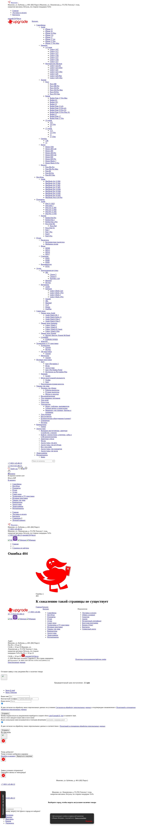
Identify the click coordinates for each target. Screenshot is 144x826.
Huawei (43, 165)
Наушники (45, 285)
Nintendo (44, 374)
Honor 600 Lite (50, 155)
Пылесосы (45, 240)
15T (51, 122)
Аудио (38, 268)
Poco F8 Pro (54, 92)
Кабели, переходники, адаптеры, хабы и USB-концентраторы (56, 436)
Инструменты (46, 416)
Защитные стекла (47, 439)
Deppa (47, 307)
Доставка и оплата (19, 13)
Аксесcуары (41, 429)
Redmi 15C (54, 102)
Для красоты (46, 404)
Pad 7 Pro (48, 232)
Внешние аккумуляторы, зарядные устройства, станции (54, 432)
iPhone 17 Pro (50, 41)
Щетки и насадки (52, 394)
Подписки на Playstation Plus (56, 372)
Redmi (47, 96)
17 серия (48, 128)
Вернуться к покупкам (24, 756)
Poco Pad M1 (50, 224)
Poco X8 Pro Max (56, 90)
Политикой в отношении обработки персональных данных (82, 726)
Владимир (9, 815)
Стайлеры (44, 256)
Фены (43, 246)
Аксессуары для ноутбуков (51, 445)
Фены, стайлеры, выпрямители (57, 406)
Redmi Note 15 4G (56, 106)
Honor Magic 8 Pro (52, 163)
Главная (15, 11)
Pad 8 (47, 234)
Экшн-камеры (41, 453)
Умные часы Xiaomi (48, 333)
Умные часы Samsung (49, 323)
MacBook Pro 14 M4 (53, 189)
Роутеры (44, 422)
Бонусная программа (90, 623)
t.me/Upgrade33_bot (56, 716)
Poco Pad (53, 226)
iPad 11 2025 (50, 203)
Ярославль (9, 819)
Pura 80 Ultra (50, 175)
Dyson (38, 238)
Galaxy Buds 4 (55, 295)
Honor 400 (49, 151)
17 (51, 135)
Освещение (45, 420)
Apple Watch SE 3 (52, 315)
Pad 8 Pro (48, 236)
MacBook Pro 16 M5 (53, 195)
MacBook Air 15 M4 (52, 183)
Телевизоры (45, 345)
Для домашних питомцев (50, 398)
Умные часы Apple (48, 313)
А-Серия (48, 47)
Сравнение (16, 518)
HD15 (47, 250)
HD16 (47, 252)
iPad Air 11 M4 (50, 208)
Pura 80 (48, 171)
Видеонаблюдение (48, 396)
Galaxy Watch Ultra (52, 331)
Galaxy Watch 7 (51, 325)
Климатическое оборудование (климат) (56, 418)
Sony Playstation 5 (52, 364)
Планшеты (40, 199)
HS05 (47, 258)
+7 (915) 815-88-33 (15, 466)
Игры (47, 366)
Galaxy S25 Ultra (56, 72)
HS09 (47, 262)
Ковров (8, 821)
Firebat (43, 427)
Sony (43, 362)
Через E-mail (10, 690)
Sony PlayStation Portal (53, 370)
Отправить (5, 713)
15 (51, 126)
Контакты (16, 15)
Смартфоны (40, 25)
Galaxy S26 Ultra (56, 78)
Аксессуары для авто (49, 443)
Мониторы (45, 356)
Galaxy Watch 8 (51, 327)
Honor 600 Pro (50, 159)
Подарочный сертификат (91, 621)
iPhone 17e (49, 35)
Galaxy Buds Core (56, 291)
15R (46, 141)
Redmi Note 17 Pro (57, 118)
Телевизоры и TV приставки (47, 343)
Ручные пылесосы (52, 392)
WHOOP (44, 341)
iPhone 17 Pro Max (52, 43)
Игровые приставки (44, 360)
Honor (43, 145)
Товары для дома (42, 386)
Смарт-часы (40, 311)
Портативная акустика (49, 270)
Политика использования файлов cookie (90, 659)
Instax (43, 457)
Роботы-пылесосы (52, 390)
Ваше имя (4, 696)
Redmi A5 (53, 100)
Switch (47, 376)
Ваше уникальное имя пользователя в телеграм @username (23, 720)
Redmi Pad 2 (50, 220)
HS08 (47, 260)
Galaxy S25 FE (55, 66)
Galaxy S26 (54, 74)
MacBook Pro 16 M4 (53, 191)
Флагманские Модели (53, 64)
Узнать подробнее (80, 818)
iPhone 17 (49, 37)
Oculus (47, 380)
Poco (47, 82)
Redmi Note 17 (55, 116)
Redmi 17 (53, 114)
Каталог (35, 21)
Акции (84, 619)
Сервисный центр (89, 629)
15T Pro (53, 124)
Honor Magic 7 (50, 161)
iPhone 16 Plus (50, 33)
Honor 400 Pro (50, 153)
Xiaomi (43, 80)
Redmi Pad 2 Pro (51, 222)
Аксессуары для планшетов (51, 449)
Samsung (44, 45)
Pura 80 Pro (49, 173)
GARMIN (44, 337)
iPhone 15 (49, 29)
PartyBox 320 (55, 279)
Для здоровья (46, 414)
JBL (46, 272)
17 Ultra (53, 137)
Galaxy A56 (54, 59)
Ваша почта (5, 701)
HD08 (47, 248)
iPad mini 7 (49, 205)
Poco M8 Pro (54, 86)
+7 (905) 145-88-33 (15, 463)
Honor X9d (49, 147)
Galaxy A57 (54, 62)
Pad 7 (47, 230)
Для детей (44, 400)
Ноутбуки (40, 177)
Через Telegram (11, 692)
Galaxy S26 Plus (56, 76)
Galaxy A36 (54, 55)
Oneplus (44, 139)
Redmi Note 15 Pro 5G (58, 110)
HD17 (47, 254)
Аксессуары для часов (49, 451)
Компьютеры (41, 425)
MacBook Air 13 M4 (52, 181)
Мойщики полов (51, 244)
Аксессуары (50, 368)
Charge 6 (53, 276)
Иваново (14, 3)
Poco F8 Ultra (55, 94)
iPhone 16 (49, 31)
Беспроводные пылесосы (55, 242)
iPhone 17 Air (50, 39)
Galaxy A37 (54, 57)
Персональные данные (16, 662)
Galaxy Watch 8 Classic (53, 329)
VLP (47, 305)
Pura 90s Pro (49, 167)
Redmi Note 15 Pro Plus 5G (60, 112)
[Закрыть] (4, 677)
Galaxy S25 (54, 70)
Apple (43, 27)
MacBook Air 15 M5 (52, 187)
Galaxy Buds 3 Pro (56, 293)
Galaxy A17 (54, 51)
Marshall (48, 281)
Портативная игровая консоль (52, 384)
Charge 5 (53, 274)
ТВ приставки (46, 352)
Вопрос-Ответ (87, 625)
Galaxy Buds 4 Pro (56, 297)
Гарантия (85, 617)
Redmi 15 (53, 104)
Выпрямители (46, 264)
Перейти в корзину (8, 756)
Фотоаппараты (42, 455)
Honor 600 (49, 157)
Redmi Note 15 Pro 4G (58, 108)
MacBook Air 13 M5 (52, 185)
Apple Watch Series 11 (53, 317)
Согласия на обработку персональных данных (73, 707)
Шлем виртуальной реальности (53, 378)
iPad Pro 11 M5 (50, 212)
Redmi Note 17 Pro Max (58, 98)
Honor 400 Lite (50, 149)
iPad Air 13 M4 (50, 210)
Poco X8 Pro (54, 88)
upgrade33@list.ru (14, 18)
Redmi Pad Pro (50, 218)
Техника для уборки (48, 388)
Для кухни (45, 402)
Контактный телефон (9, 699)
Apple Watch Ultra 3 (52, 321)
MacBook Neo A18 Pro (53, 197)
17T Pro (53, 132)
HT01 (47, 266)
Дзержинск (9, 823)
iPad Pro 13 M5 (51, 214)
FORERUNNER (51, 339)
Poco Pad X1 (50, 228)
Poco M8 (53, 84)
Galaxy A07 (54, 49)
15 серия (48, 120)
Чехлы (43, 441)
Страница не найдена (20, 548)
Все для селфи (46, 447)
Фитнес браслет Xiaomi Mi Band (57, 335)
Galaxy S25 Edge (56, 68)
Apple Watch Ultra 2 (52, 319)
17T (51, 130)
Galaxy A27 (54, 53)
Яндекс (48, 283)
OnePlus (48, 309)
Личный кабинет (18, 520)
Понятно (89, 821)
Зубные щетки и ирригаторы (56, 408)
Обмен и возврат (88, 615)
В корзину (12, 480)
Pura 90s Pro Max (51, 169)
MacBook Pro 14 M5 (53, 193)
